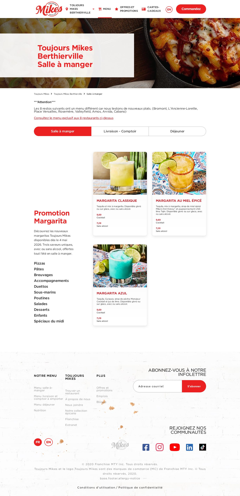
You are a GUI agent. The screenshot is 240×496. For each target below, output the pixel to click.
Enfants (40, 315)
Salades (40, 304)
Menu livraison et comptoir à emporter (48, 397)
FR (38, 442)
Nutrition (40, 410)
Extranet (71, 425)
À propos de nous (77, 399)
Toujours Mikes (41, 94)
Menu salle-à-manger (43, 389)
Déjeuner (177, 131)
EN (169, 9)
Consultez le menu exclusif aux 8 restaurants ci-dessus (73, 118)
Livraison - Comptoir (120, 131)
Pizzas (39, 263)
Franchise (72, 419)
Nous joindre (74, 405)
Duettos (41, 286)
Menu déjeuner (44, 404)
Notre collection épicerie (76, 412)
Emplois (102, 396)
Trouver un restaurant (72, 392)
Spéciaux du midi (49, 321)
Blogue (101, 402)
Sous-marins (45, 292)
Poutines (41, 298)
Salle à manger (62, 131)
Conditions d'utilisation (96, 487)
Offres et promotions (104, 389)
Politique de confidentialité (140, 487)
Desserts (41, 309)
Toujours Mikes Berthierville (68, 94)
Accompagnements (51, 280)
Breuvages (43, 275)
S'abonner (194, 386)
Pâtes (39, 269)
